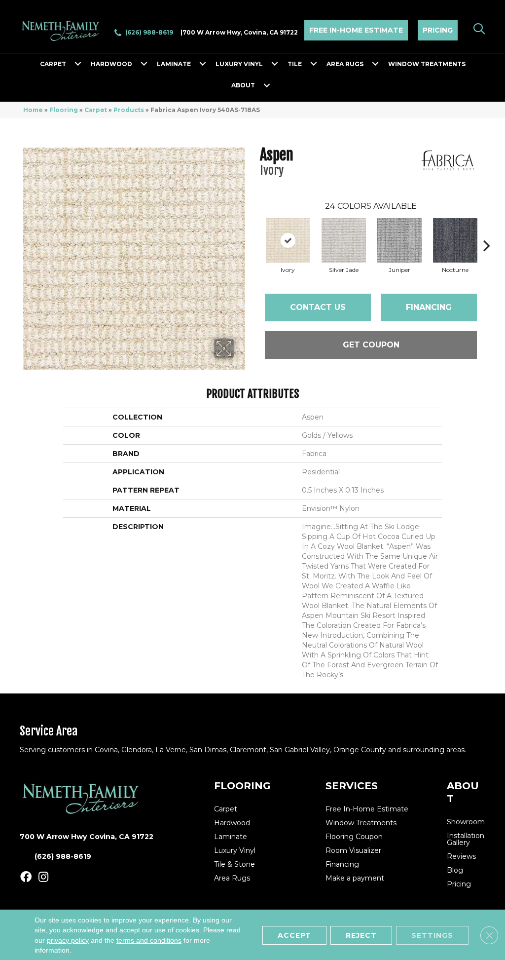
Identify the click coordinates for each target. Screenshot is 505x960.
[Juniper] (399, 240)
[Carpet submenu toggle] (78, 64)
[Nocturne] (455, 240)
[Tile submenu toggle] (314, 64)
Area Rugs (344, 64)
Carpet (53, 64)
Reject (361, 934)
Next (486, 230)
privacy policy (68, 940)
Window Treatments (427, 64)
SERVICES (351, 786)
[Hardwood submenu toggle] (144, 64)
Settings (432, 934)
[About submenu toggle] (267, 85)
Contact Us (318, 307)
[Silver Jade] (343, 240)
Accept (294, 934)
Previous (255, 230)
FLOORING (242, 786)
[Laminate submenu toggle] (203, 64)
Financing (429, 307)
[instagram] (43, 877)
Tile (295, 64)
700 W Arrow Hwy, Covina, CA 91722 (240, 32)
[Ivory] (288, 240)
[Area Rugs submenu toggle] (375, 64)
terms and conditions (148, 940)
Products (128, 110)
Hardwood (111, 64)
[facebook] (26, 877)
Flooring (63, 110)
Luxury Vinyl (239, 64)
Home (33, 110)
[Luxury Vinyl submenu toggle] (275, 64)
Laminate (174, 64)
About (243, 85)
